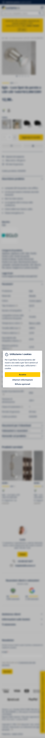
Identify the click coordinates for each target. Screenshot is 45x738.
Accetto (22, 374)
